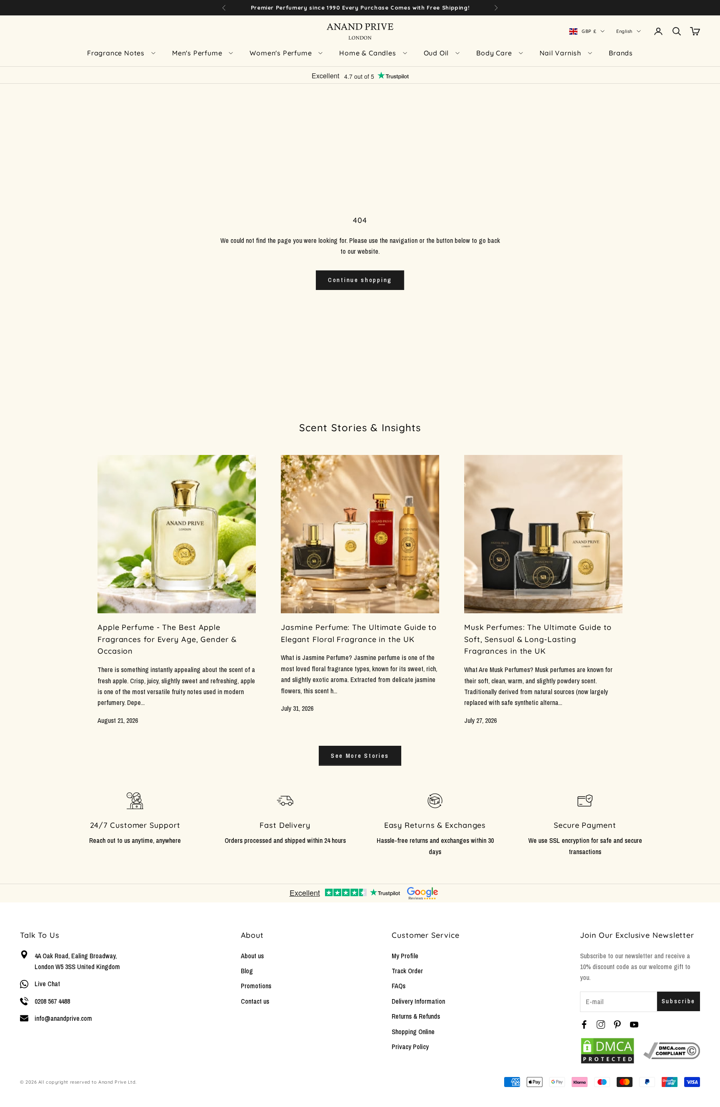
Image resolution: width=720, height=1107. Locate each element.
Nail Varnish (561, 53)
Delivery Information (418, 1001)
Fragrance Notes (116, 53)
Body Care (494, 53)
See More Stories (360, 755)
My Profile (405, 955)
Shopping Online (413, 1031)
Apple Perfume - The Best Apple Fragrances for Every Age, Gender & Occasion (167, 639)
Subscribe (678, 1001)
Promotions (256, 985)
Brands (621, 53)
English (624, 31)
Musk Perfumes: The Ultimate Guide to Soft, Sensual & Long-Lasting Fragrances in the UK (538, 639)
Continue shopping (360, 279)
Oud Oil (436, 53)
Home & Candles (367, 53)
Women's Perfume (281, 53)
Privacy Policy (410, 1046)
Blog (247, 970)
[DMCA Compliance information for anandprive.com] (671, 1050)
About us (252, 955)
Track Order (407, 970)
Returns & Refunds (416, 1016)
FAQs (398, 985)
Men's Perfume (197, 53)
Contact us (255, 1001)
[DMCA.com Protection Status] (607, 1051)
